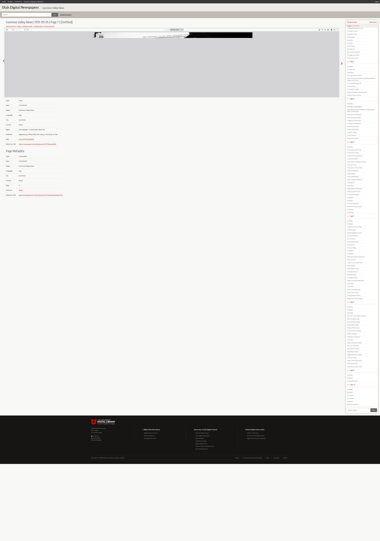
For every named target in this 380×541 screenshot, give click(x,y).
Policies (285, 458)
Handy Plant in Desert (353, 349)
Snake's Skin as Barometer (354, 360)
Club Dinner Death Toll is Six (355, 28)
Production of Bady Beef (354, 123)
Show (21, 190)
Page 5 (352, 99)
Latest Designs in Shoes (353, 295)
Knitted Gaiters (351, 265)
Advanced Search (66, 15)
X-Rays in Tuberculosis (353, 328)
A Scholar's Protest (352, 31)
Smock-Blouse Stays (352, 268)
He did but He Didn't (352, 236)
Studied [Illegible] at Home (354, 233)
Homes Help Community (354, 331)
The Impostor (351, 69)
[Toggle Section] (348, 62)
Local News (350, 72)
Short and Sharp (351, 248)
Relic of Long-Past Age (353, 319)
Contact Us (18, 2)
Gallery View (38, 26)
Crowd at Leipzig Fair (353, 203)
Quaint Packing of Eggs (353, 322)
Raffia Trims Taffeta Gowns (354, 298)
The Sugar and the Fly (353, 55)
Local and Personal (352, 381)
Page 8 (352, 302)
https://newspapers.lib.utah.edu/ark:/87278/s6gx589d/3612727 (41, 195)
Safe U (268, 458)
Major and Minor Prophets (354, 343)
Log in (377, 2)
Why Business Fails (352, 363)
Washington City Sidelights (354, 107)
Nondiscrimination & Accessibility (252, 458)
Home (4, 2)
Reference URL (28, 26)
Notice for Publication (353, 346)
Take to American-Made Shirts (355, 280)
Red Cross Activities (352, 404)
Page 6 (352, 142)
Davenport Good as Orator (354, 75)
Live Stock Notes (351, 135)
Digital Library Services (150, 433)
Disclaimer (276, 458)
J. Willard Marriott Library (98, 428)
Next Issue (373, 22)
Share (19, 26)
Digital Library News (201, 444)
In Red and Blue (351, 230)
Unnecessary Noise (352, 159)
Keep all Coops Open (353, 126)
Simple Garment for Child (354, 227)
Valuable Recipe (351, 274)
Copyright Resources (150, 438)
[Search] (54, 15)
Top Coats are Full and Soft (354, 168)
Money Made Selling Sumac (355, 188)
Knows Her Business (353, 242)
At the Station (351, 245)
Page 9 (352, 370)
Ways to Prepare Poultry (354, 117)
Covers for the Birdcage (353, 289)
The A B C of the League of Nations (356, 316)
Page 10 (352, 385)
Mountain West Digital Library (255, 436)
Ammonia (350, 340)
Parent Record (49, 26)
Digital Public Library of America (256, 438)
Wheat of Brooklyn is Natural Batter (357, 92)
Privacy (237, 458)
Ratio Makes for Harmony (354, 206)
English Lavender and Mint (354, 355)
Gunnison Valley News (53, 8)
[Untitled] (349, 66)
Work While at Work (352, 352)
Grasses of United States (354, 114)
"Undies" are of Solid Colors (355, 263)
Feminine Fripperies (352, 171)
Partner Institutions (252, 433)
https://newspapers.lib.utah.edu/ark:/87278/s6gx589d (37, 144)
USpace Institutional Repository (204, 446)
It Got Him (350, 43)
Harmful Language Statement (33, 2)
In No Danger (351, 37)
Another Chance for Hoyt (354, 95)
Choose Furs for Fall (352, 292)
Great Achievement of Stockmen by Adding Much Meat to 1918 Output (360, 110)
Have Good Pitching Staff (354, 83)
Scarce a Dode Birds (353, 129)
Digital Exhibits (199, 438)
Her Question (351, 49)
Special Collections (149, 436)
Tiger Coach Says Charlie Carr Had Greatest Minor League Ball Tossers (361, 79)
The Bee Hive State (352, 58)
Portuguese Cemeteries (353, 337)
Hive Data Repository (201, 449)
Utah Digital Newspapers (202, 436)
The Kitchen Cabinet (352, 138)
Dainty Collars (351, 174)
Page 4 (352, 62)
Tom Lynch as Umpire (353, 89)
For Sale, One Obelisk (353, 194)
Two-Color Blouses (352, 272)
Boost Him (350, 40)
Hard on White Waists (353, 176)
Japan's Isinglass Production (355, 180)
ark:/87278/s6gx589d (26, 139)
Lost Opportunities (352, 277)
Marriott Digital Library (202, 433)
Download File (11, 26)
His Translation (351, 239)
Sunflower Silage (352, 132)
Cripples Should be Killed (354, 120)
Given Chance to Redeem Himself (356, 162)
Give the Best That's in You (354, 366)
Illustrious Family (352, 357)
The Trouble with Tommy (354, 150)
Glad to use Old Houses (353, 191)
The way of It (350, 182)
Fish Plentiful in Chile (353, 153)
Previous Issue (352, 22)
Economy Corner (352, 165)
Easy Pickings (351, 46)
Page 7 (352, 216)
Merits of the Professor (353, 52)
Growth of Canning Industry (354, 156)
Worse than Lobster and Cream (356, 257)
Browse (10, 2)
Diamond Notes (351, 86)
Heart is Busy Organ (352, 325)
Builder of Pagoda (352, 334)
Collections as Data (201, 441)
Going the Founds (352, 34)
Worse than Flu (351, 260)
